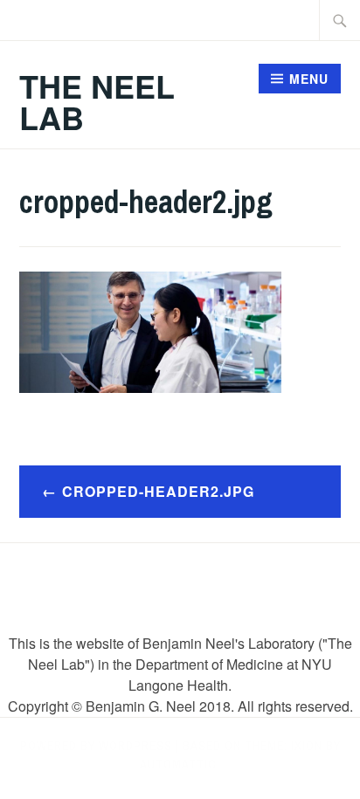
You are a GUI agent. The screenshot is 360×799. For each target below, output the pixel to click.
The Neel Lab (97, 101)
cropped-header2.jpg (158, 491)
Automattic (178, 764)
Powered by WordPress (96, 746)
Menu (309, 78)
